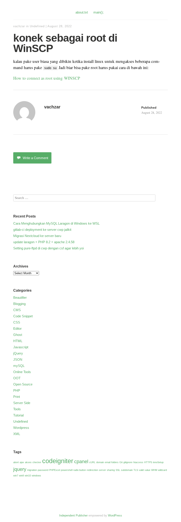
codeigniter (57, 460)
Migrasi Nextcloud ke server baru (37, 236)
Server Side (21, 403)
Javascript (20, 347)
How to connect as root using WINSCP (46, 78)
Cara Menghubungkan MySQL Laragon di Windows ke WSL (56, 223)
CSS (16, 322)
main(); (98, 12)
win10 (28, 475)
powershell (66, 470)
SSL (118, 470)
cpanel (81, 461)
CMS (17, 310)
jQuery (18, 353)
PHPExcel (54, 470)
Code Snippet (23, 316)
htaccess (138, 462)
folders (115, 462)
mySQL (19, 366)
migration (32, 470)
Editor (17, 328)
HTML (17, 341)
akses (28, 462)
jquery (19, 469)
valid (141, 470)
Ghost (17, 335)
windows (36, 475)
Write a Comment (35, 158)
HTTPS (148, 462)
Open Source (22, 384)
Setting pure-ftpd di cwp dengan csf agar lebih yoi (48, 248)
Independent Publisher (73, 515)
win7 (15, 475)
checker (36, 462)
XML (16, 434)
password (43, 470)
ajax (22, 462)
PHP (16, 390)
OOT (17, 378)
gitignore (127, 462)
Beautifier (20, 297)
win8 (21, 475)
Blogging (19, 304)
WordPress (115, 515)
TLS (136, 470)
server (102, 470)
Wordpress (21, 428)
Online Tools (22, 372)
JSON (17, 359)
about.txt (81, 12)
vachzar (19, 26)
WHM (154, 470)
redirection (92, 470)
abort (16, 462)
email (107, 462)
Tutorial (18, 415)
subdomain (127, 470)
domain (100, 462)
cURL (92, 462)
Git (121, 462)
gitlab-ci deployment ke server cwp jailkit (42, 229)
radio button (79, 470)
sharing (111, 470)
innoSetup (158, 462)
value (147, 470)
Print (16, 397)
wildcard (162, 470)
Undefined (37, 26)
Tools (17, 409)
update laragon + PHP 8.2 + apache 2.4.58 (43, 242)
